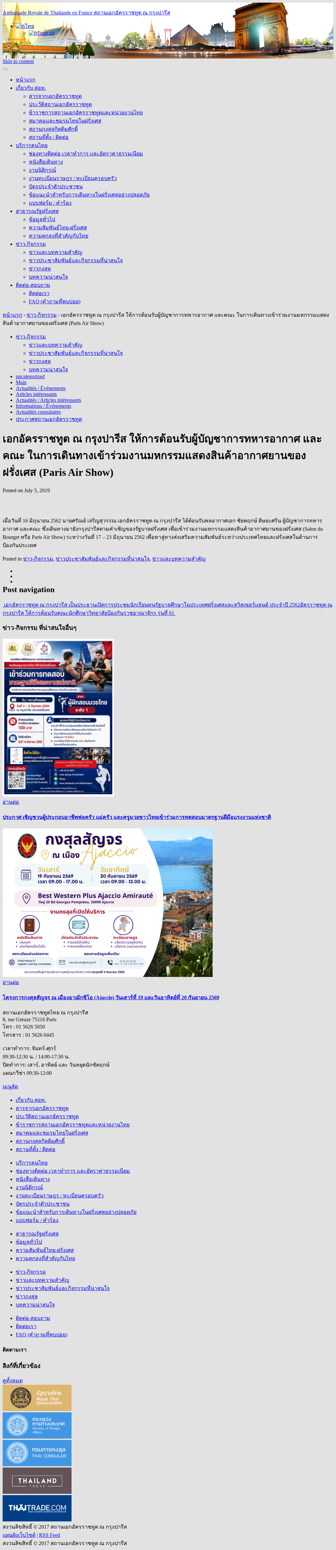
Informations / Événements (43, 406)
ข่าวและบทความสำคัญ (55, 252)
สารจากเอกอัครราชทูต (55, 96)
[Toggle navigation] (5, 69)
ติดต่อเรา (39, 293)
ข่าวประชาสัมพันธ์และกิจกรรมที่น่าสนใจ (76, 260)
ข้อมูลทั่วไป (42, 219)
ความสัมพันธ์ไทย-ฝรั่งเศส (58, 227)
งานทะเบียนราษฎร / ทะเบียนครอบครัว (73, 178)
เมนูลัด (10, 1086)
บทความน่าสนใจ (48, 277)
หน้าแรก (25, 79)
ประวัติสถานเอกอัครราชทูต (60, 104)
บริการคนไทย (32, 145)
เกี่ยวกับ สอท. (31, 88)
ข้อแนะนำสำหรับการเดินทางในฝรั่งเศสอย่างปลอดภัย (89, 194)
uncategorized (30, 376)
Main (21, 382)
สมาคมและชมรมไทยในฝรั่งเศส (65, 121)
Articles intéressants (36, 394)
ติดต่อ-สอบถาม (33, 285)
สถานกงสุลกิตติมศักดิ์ (53, 129)
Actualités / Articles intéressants (48, 400)
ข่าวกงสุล (40, 268)
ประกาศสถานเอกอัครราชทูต (49, 419)
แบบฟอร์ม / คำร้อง (50, 203)
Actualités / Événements (41, 388)
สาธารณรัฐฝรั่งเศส (37, 211)
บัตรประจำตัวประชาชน (56, 186)
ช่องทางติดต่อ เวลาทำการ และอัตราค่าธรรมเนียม (86, 153)
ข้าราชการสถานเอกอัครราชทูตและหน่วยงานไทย (86, 112)
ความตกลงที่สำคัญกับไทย (58, 236)
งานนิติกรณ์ (42, 170)
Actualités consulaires (38, 412)
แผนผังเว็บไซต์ (19, 1535)
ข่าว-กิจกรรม (31, 244)
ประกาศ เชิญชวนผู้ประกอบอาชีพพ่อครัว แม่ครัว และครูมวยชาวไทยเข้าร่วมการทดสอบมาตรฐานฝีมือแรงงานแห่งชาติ (137, 817)
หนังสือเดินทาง (46, 162)
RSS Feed (49, 1535)
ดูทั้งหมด (13, 1380)
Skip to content (18, 61)
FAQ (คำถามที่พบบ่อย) (54, 301)
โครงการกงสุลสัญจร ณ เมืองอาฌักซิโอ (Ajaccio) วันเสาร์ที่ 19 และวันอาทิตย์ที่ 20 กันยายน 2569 (111, 997)
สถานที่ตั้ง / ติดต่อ (49, 137)
